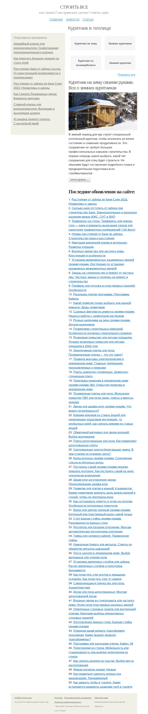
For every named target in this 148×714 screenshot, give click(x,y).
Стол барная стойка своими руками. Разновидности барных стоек (95, 520)
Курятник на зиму (86, 43)
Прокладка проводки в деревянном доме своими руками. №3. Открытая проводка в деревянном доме (98, 384)
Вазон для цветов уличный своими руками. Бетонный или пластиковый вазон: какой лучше (100, 512)
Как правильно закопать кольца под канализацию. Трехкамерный (95, 676)
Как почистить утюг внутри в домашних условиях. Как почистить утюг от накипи (97, 576)
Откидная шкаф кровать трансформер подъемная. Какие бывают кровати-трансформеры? (97, 634)
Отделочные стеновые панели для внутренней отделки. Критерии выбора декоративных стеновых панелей (102, 613)
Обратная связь (101, 697)
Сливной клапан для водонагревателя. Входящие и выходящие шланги (34, 109)
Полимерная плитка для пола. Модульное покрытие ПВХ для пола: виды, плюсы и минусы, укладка (101, 397)
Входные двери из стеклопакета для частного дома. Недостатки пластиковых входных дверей (101, 602)
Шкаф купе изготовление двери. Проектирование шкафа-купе (92, 482)
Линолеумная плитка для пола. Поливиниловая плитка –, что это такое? (96, 352)
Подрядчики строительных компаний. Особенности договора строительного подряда (100, 331)
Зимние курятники (120, 43)
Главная (56, 19)
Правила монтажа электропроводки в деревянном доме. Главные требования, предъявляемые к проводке (96, 363)
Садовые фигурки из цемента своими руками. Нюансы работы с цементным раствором (102, 313)
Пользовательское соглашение (78, 697)
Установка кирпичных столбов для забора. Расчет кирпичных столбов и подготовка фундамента (99, 565)
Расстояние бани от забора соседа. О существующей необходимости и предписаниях (37, 73)
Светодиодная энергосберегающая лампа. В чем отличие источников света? (101, 451)
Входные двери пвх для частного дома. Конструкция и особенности (96, 253)
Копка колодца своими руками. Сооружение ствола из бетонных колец (100, 460)
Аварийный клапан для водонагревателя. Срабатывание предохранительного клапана (36, 48)
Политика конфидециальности (68, 702)
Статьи (88, 19)
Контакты (59, 697)
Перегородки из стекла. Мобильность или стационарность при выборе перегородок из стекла (99, 652)
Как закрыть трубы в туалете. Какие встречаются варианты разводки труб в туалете (100, 684)
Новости (72, 19)
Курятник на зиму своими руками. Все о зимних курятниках (101, 85)
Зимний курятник (120, 63)
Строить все (74, 7)
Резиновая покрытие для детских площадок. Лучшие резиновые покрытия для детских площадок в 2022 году (100, 341)
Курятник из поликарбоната (85, 63)
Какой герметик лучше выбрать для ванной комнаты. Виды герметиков (100, 305)
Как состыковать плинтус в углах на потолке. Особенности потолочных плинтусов (101, 503)
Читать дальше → (80, 179)
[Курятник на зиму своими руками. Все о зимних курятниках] (103, 111)
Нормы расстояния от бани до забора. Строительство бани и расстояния (96, 236)
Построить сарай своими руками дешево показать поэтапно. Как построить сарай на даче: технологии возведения (101, 471)
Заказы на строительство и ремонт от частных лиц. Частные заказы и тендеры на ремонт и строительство (101, 277)
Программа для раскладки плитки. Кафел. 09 (103, 643)
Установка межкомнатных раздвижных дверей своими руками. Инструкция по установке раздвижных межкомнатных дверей (101, 264)
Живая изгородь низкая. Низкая (94, 669)
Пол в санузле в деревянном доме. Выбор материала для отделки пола (99, 555)
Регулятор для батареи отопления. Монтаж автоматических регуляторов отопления (100, 529)
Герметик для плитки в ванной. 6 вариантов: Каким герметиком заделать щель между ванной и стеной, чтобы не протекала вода (102, 492)
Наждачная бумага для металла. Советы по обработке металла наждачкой (100, 546)
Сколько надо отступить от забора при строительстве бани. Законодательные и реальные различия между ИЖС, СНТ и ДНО (103, 212)
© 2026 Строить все (23, 697)
